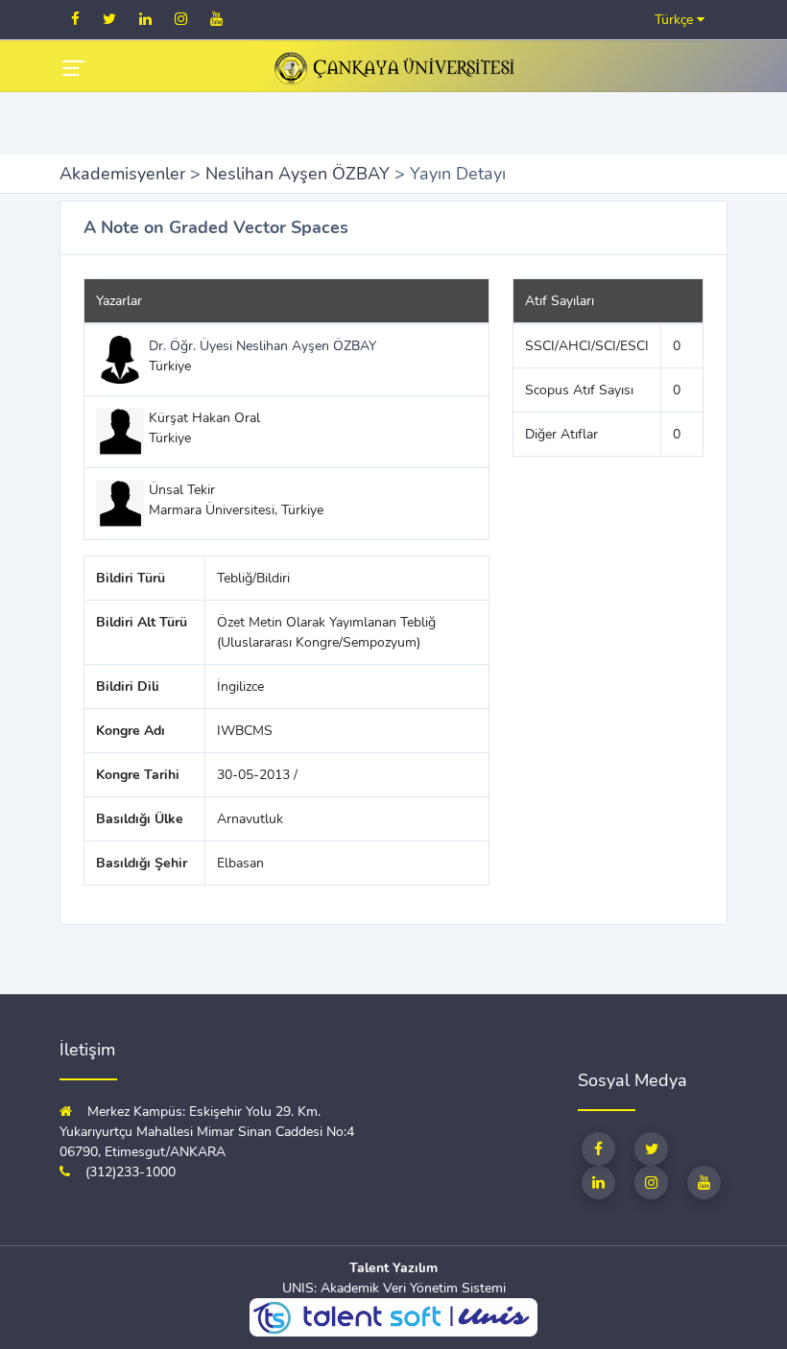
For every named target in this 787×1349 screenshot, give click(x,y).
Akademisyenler (122, 173)
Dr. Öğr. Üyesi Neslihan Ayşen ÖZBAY (262, 346)
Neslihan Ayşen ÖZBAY (297, 173)
